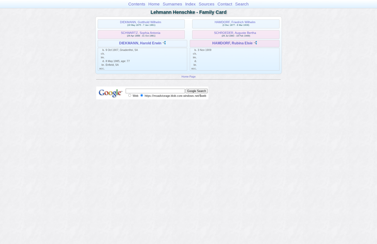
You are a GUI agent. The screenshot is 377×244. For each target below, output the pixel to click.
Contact (225, 4)
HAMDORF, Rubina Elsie (232, 43)
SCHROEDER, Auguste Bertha (235, 33)
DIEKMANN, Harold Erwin (140, 43)
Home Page (189, 76)
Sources (206, 4)
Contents (136, 4)
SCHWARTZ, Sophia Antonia (140, 33)
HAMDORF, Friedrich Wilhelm (235, 22)
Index (190, 4)
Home (154, 4)
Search (242, 4)
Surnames (172, 4)
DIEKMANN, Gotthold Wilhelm (140, 22)
